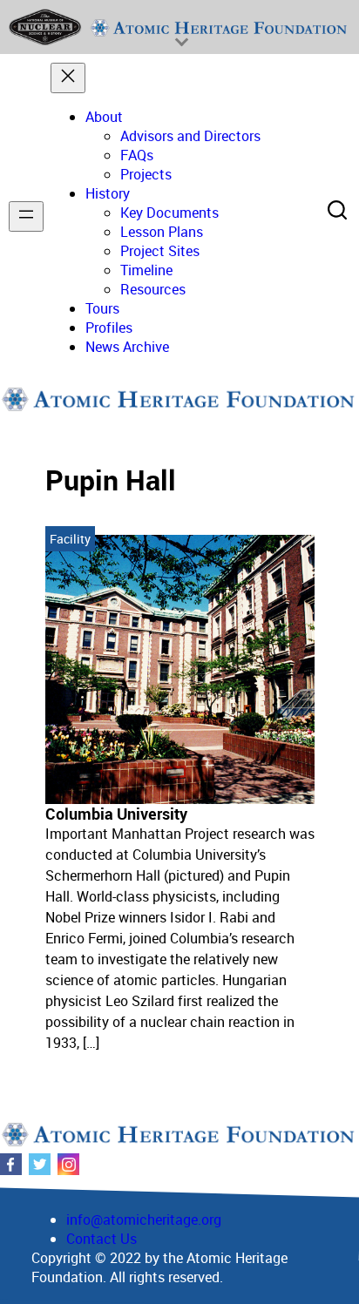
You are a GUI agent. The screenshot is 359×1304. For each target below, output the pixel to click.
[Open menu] (26, 216)
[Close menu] (68, 78)
